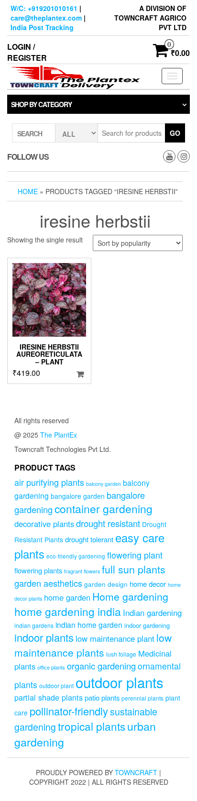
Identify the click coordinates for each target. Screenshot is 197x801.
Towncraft (136, 772)
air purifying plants (49, 482)
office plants (51, 667)
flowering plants (38, 570)
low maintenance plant (115, 638)
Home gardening (130, 596)
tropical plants (91, 726)
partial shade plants (48, 697)
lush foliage (121, 654)
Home (28, 191)
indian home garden (88, 624)
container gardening (104, 508)
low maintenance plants (93, 644)
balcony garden (103, 483)
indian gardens (34, 625)
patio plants (102, 697)
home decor (148, 584)
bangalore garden (78, 496)
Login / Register (27, 52)
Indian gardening (152, 612)
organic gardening (101, 665)
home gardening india (67, 611)
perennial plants (142, 698)
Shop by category (41, 104)
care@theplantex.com (46, 17)
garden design (106, 584)
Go (175, 133)
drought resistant (108, 523)
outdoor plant (56, 685)
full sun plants (133, 569)
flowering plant (135, 555)
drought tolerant (89, 539)
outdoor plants (120, 682)
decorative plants (44, 523)
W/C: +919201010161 (44, 8)
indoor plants (44, 637)
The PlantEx (58, 434)
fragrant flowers (82, 571)
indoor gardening (147, 625)
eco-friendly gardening (75, 556)
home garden (67, 597)
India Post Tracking (42, 27)
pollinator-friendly (69, 710)
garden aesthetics (48, 583)
